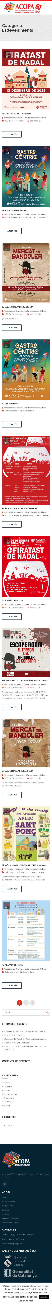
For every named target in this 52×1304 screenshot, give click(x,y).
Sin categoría (23, 872)
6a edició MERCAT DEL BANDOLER (17, 307)
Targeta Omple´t (8, 1206)
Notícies (5, 1214)
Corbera (15, 217)
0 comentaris (35, 121)
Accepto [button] (43, 1297)
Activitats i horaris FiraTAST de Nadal (19, 508)
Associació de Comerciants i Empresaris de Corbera (25, 118)
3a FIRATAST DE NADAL (12, 965)
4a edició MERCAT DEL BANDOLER (17, 771)
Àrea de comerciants (10, 1218)
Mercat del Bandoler (10, 1223)
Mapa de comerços (10, 1201)
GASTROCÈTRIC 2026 (13, 1035)
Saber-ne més (26, 1300)
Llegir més (12, 134)
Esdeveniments (18, 121)
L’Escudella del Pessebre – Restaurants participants (25, 1039)
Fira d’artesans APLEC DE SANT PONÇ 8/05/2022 (24, 865)
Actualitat (15, 515)
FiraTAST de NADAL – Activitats (16, 114)
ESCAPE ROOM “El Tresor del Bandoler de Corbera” (25, 680)
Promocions (9, 1098)
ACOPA (8, 121)
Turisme (5, 1210)
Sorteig (7, 1106)
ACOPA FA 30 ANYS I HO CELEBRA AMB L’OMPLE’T (25, 1031)
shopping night (9, 1125)
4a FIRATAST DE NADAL (12, 600)
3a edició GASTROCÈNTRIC (14, 210)
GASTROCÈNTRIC (10, 404)
